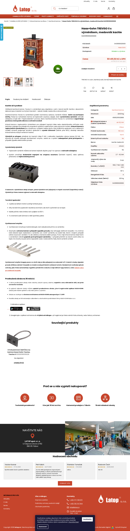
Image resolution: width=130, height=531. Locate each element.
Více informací (73, 522)
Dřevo (121, 127)
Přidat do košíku (117, 75)
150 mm (121, 131)
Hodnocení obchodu (65, 456)
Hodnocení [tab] (36, 99)
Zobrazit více (65, 483)
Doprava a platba (41, 500)
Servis (103, 1)
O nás (95, 1)
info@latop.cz (75, 507)
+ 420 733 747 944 (76, 504)
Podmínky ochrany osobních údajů (47, 503)
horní (122, 135)
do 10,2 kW (120, 122)
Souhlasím (87, 519)
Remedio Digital (104, 527)
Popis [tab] (7, 99)
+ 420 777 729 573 (76, 500)
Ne (123, 138)
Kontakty (112, 1)
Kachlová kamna (118, 110)
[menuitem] (21, 16)
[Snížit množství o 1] (118, 69)
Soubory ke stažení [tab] (21, 99)
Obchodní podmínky (42, 507)
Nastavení (43, 527)
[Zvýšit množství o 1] (125, 69)
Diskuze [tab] (47, 99)
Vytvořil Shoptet (121, 527)
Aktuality (87, 1)
